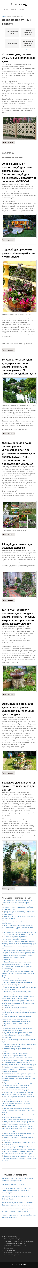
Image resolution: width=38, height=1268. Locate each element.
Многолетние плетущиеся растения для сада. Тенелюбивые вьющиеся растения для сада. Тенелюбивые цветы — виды (19, 1028)
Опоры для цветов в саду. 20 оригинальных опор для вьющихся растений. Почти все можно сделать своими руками (18, 1128)
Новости (13, 9)
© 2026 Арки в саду (10, 1237)
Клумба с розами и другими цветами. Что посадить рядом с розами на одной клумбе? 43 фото (18, 973)
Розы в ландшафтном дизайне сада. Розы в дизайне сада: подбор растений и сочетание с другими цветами (18, 1003)
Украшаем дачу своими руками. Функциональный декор (18, 57)
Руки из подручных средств (28, 32)
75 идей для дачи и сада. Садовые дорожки (17, 545)
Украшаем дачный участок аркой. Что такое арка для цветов (18, 786)
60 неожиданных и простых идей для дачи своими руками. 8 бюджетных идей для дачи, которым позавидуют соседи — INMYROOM (19, 172)
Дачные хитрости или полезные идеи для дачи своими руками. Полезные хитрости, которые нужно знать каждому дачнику (18, 616)
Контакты (7, 1241)
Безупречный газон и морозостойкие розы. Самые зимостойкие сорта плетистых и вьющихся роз (17, 1190)
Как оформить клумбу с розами (13, 1184)
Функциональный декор (12, 32)
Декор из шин (12, 43)
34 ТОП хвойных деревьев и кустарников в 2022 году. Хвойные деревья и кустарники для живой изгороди (18, 927)
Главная (5, 9)
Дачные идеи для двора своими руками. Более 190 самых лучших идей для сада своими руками (18, 1110)
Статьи (21, 9)
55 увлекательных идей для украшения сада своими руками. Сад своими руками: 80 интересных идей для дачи (19, 366)
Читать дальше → (8, 142)
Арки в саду (19, 4)
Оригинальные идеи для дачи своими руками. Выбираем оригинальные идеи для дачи (18, 709)
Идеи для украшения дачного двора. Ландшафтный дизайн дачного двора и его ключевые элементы (17, 1103)
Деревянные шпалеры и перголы (15, 1008)
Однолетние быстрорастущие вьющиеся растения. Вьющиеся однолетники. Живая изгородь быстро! (17, 1035)
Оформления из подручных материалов (28, 43)
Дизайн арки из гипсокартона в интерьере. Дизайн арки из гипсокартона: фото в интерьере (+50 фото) (19, 1012)
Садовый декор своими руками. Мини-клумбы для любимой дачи (18, 253)
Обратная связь (9, 1250)
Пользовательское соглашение (23, 1241)
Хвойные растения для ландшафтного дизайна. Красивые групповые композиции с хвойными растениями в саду (19, 907)
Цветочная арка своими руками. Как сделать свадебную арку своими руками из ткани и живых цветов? (19, 1158)
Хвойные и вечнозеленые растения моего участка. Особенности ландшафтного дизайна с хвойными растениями (18, 1069)
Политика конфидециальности (14, 1243)
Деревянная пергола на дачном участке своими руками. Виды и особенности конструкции (17, 957)
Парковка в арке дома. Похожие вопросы (18, 1119)
